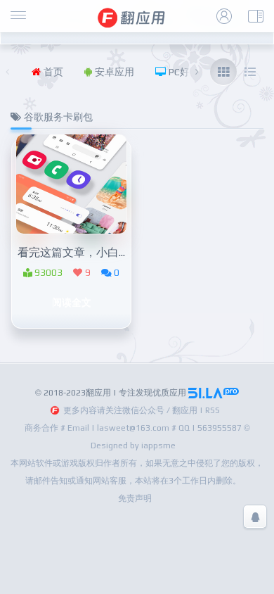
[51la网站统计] (213, 393)
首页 (52, 71)
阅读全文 (71, 302)
